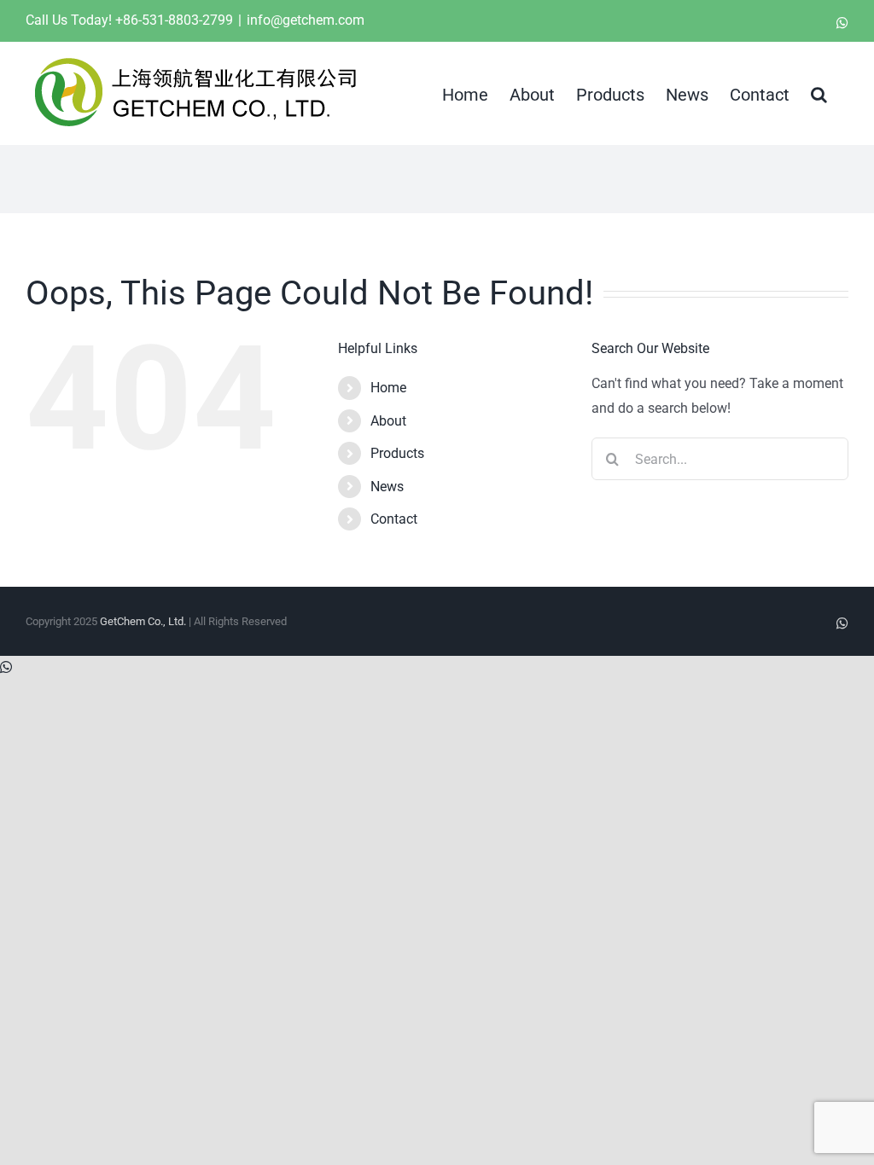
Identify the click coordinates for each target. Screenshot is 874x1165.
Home (388, 388)
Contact (393, 519)
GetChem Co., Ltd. (143, 621)
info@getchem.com (305, 20)
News (387, 486)
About (388, 421)
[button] (819, 93)
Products (397, 453)
